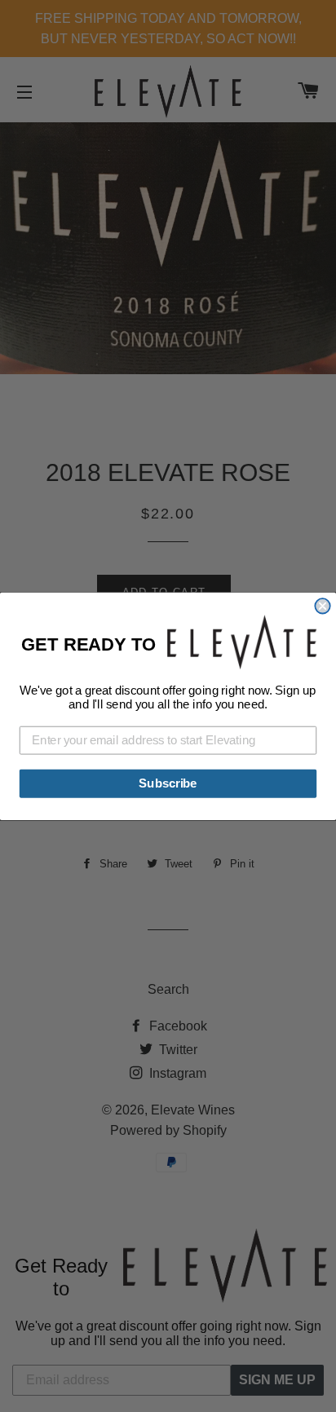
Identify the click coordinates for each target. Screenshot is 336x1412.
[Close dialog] (322, 605)
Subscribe (168, 782)
